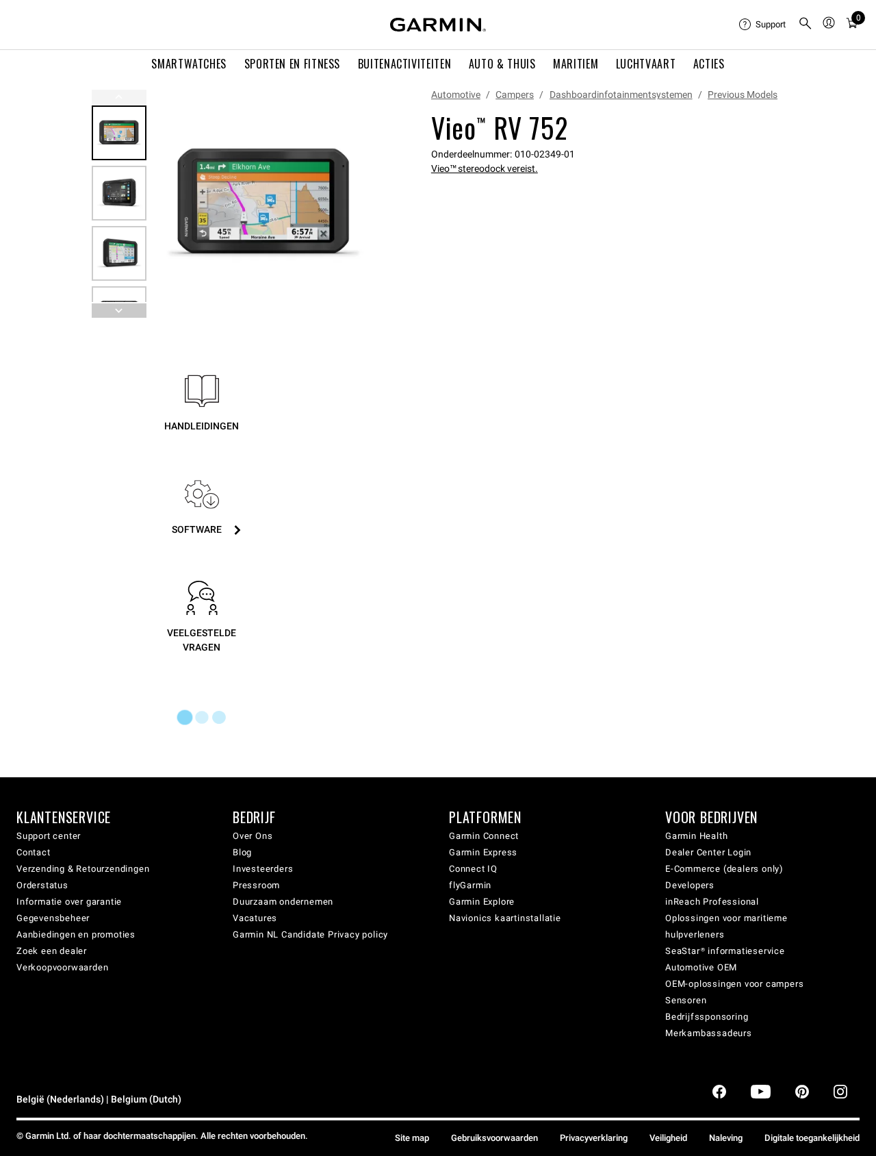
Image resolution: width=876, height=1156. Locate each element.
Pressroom (256, 885)
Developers (689, 885)
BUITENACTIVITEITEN (405, 63)
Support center (48, 836)
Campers (514, 94)
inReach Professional (712, 901)
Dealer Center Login (708, 852)
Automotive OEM (701, 967)
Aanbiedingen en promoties (76, 934)
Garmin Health (696, 836)
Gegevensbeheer (53, 918)
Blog (242, 852)
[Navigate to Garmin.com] (438, 24)
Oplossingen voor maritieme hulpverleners (726, 926)
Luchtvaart (645, 63)
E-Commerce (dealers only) (724, 869)
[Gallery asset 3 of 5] (119, 253)
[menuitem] (763, 24)
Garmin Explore (482, 901)
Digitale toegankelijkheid (812, 1138)
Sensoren (685, 1000)
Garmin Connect (484, 836)
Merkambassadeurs (708, 1033)
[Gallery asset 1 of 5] (264, 204)
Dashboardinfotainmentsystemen (621, 94)
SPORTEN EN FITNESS (292, 63)
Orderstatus (42, 885)
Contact (33, 852)
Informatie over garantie (69, 901)
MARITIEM (575, 63)
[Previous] (119, 97)
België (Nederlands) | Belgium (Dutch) (98, 1099)
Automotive (455, 94)
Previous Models (742, 94)
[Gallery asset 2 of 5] (119, 193)
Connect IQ (473, 869)
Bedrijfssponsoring (706, 1017)
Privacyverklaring (594, 1138)
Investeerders (263, 869)
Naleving (726, 1138)
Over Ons (252, 836)
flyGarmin (470, 885)
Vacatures (255, 918)
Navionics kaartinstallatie (505, 918)
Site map (412, 1138)
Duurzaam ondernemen (283, 901)
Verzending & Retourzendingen (82, 869)
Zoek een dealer (51, 951)
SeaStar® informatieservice (725, 951)
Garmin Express (483, 852)
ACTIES (709, 63)
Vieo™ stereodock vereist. (484, 168)
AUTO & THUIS (502, 63)
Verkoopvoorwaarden (62, 967)
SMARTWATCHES (189, 63)
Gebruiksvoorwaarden (494, 1138)
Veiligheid (668, 1138)
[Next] (359, 204)
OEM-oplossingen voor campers (734, 984)
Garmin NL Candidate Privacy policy (310, 934)
